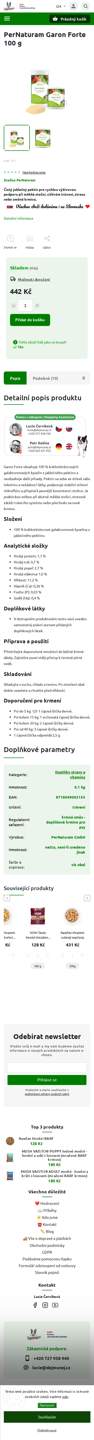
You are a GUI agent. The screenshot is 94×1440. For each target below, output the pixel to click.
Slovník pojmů (47, 1272)
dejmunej (35, 1305)
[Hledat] (85, 6)
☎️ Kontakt (47, 1224)
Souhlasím (47, 1416)
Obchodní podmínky (47, 1245)
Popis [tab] (15, 378)
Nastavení (47, 1405)
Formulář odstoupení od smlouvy (47, 1265)
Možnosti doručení (34, 279)
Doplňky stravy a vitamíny (70, 775)
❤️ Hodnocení (47, 1203)
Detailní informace (18, 218)
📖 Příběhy (47, 1210)
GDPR (47, 1252)
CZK (59, 6)
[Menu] (7, 18)
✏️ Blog (47, 1231)
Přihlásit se (47, 1080)
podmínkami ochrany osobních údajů (47, 1094)
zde (65, 1396)
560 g (37, 966)
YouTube (55, 1305)
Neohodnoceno (34, 172)
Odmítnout (47, 1430)
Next (88, 898)
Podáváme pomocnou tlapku (47, 1258)
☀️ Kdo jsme (47, 1217)
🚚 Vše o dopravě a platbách (47, 1238)
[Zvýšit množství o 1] (37, 305)
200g (72, 966)
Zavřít (75, 256)
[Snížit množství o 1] (13, 305)
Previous (8, 898)
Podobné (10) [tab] (45, 378)
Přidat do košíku (30, 320)
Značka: (19, 180)
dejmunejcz (45, 1305)
